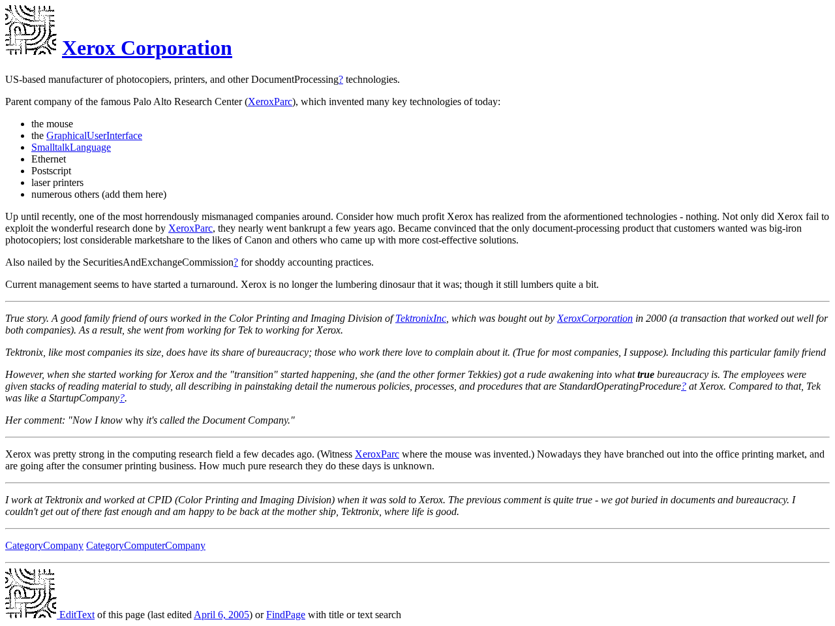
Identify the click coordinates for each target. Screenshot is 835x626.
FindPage (285, 614)
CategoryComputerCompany (145, 545)
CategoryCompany (44, 545)
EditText (76, 614)
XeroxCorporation (595, 318)
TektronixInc (420, 318)
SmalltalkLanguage (71, 147)
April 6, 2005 (221, 614)
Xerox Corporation (147, 47)
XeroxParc (270, 101)
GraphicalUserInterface (94, 135)
